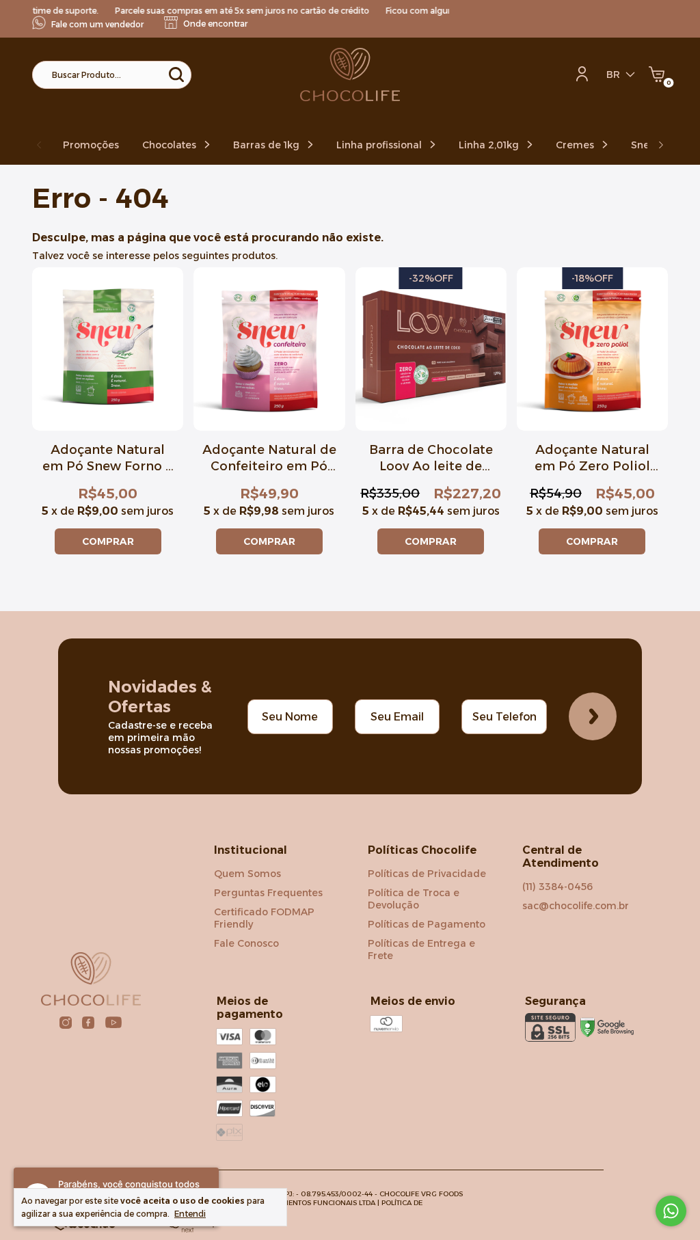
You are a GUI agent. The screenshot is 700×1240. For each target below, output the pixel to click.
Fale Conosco (246, 943)
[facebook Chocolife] (88, 1023)
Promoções (91, 145)
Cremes (576, 145)
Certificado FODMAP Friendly (264, 918)
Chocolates (170, 145)
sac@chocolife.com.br (575, 906)
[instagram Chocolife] (65, 1023)
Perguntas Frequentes (268, 893)
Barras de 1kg (267, 145)
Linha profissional (380, 145)
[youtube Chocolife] (113, 1023)
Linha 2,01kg (490, 145)
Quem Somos (247, 873)
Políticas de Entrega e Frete (421, 949)
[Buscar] (175, 74)
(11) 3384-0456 (557, 886)
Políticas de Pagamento (426, 924)
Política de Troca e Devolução (413, 899)
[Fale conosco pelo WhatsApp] (671, 1211)
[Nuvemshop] (174, 1229)
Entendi (190, 1214)
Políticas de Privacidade (427, 873)
